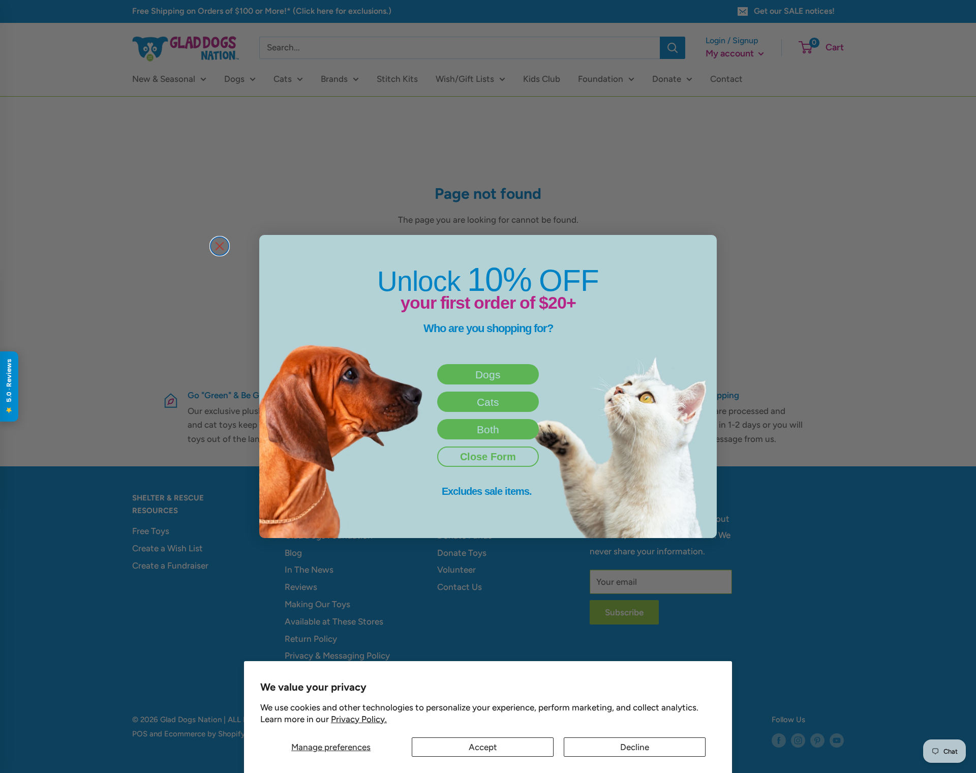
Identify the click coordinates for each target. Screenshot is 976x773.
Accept (483, 747)
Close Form (488, 456)
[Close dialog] (219, 246)
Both (488, 429)
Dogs (488, 374)
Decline (634, 747)
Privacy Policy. (359, 719)
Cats (488, 402)
